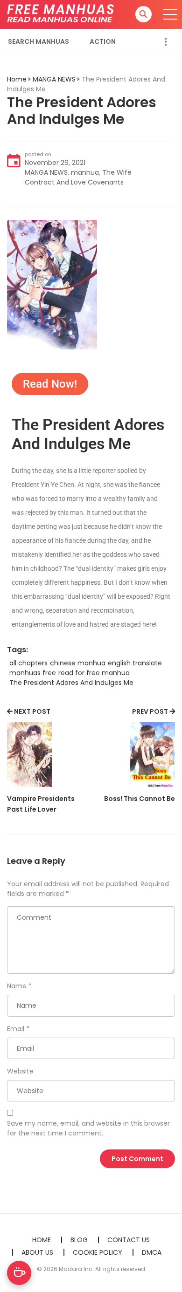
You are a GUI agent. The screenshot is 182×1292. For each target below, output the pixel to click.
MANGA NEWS (54, 79)
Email (15, 1028)
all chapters (28, 663)
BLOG (79, 1239)
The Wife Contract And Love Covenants (78, 177)
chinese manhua (77, 663)
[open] (170, 14)
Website (20, 1071)
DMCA (151, 1252)
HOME (41, 1239)
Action (103, 41)
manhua (85, 172)
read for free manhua (94, 672)
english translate (135, 663)
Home (17, 79)
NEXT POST (32, 711)
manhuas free (32, 672)
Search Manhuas (38, 41)
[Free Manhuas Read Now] (61, 14)
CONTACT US (128, 1239)
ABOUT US (37, 1252)
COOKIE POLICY (97, 1252)
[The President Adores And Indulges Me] (52, 284)
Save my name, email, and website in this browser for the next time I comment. (88, 1128)
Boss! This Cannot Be (139, 798)
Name (17, 986)
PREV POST (150, 711)
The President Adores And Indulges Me (71, 682)
